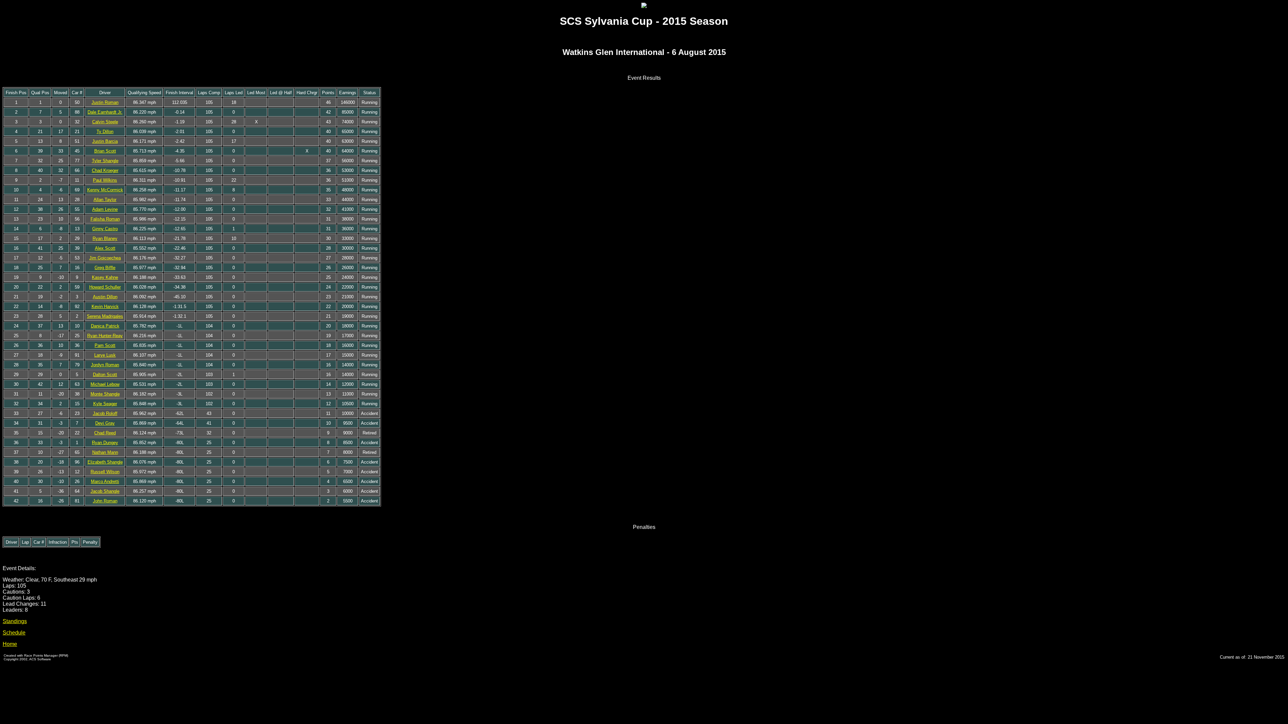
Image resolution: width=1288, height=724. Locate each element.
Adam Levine (105, 209)
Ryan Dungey (105, 442)
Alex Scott (105, 248)
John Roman (105, 500)
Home (10, 644)
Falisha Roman (105, 219)
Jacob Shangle (105, 491)
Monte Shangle (105, 394)
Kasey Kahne (105, 277)
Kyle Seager (105, 403)
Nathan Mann (105, 452)
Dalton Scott (105, 374)
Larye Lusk (105, 355)
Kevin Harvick (105, 306)
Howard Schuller (105, 287)
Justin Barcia (105, 141)
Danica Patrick (105, 325)
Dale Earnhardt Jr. (105, 112)
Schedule (14, 633)
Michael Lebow (105, 384)
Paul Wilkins (105, 180)
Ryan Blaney (105, 238)
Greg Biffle (105, 267)
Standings (15, 621)
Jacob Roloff (105, 413)
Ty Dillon (105, 131)
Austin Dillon (105, 296)
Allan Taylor (105, 199)
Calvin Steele (105, 121)
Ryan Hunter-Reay (105, 335)
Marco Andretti (105, 481)
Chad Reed (105, 432)
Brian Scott (105, 151)
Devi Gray (105, 423)
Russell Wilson (105, 471)
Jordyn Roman (105, 364)
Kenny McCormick (105, 189)
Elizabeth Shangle (105, 462)
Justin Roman (105, 102)
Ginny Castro (105, 228)
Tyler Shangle (105, 160)
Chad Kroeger (105, 170)
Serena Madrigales (105, 316)
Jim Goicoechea (105, 257)
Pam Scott (105, 345)
